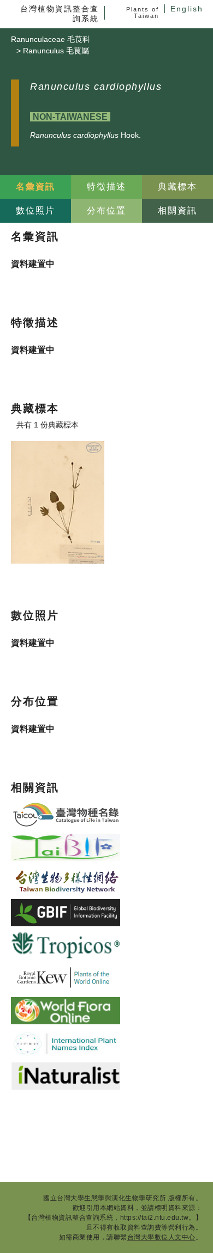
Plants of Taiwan (142, 12)
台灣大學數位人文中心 (161, 1237)
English (186, 8)
